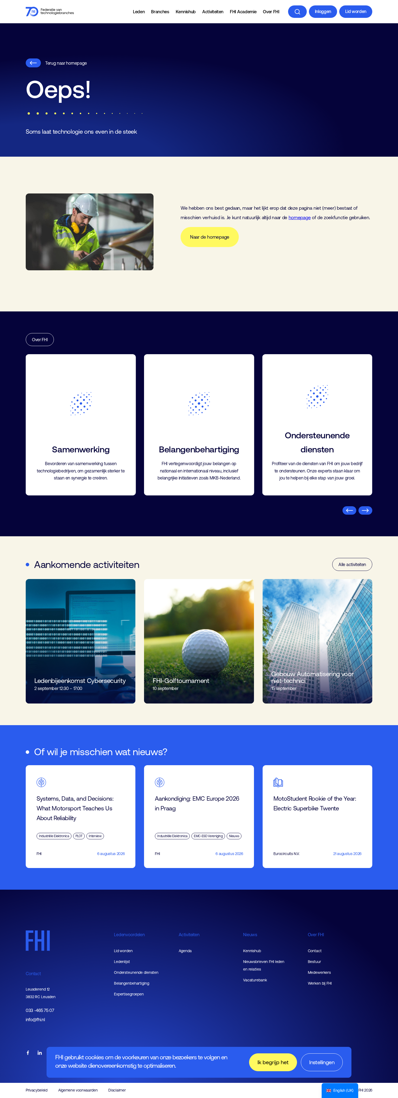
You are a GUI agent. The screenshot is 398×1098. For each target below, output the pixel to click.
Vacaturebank (255, 980)
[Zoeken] (297, 11)
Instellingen (321, 1062)
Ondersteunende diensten (136, 972)
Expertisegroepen (129, 994)
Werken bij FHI (320, 983)
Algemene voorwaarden (78, 1090)
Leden (139, 11)
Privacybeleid (36, 1090)
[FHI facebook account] (28, 1053)
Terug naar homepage (66, 63)
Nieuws (250, 934)
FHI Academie (243, 11)
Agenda (185, 951)
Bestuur (314, 961)
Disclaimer (117, 1090)
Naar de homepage (209, 237)
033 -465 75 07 (40, 1010)
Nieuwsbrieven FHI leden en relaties (263, 965)
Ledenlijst (122, 961)
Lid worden (355, 11)
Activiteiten (212, 11)
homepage (300, 217)
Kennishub (186, 11)
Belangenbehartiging (131, 983)
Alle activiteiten (352, 564)
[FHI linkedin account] (40, 1053)
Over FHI (271, 11)
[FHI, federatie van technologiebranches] (50, 12)
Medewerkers (319, 972)
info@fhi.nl (35, 1019)
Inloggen (323, 11)
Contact (33, 973)
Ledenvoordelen (129, 934)
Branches (160, 11)
